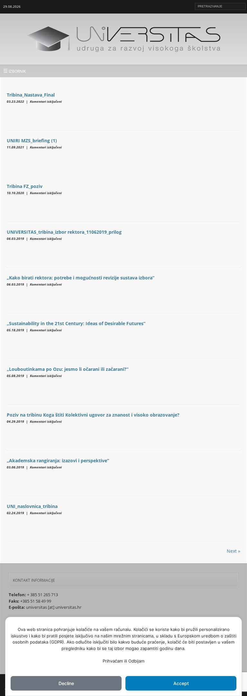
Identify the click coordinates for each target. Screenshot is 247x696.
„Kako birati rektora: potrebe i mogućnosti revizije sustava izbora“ (80, 278)
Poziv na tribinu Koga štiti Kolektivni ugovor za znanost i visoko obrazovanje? (93, 415)
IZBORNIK (14, 70)
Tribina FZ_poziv (24, 186)
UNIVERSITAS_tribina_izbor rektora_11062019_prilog (64, 232)
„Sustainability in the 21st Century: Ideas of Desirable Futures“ (76, 323)
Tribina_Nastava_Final (31, 95)
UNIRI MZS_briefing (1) (32, 140)
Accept (181, 683)
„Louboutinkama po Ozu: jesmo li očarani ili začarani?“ (67, 369)
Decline (66, 683)
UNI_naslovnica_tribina (32, 506)
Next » (233, 551)
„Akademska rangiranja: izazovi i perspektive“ (58, 460)
